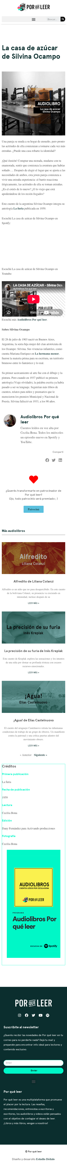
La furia (18, 208)
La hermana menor (47, 353)
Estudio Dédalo (45, 1159)
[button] (33, 19)
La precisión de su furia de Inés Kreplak (33, 651)
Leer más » (33, 603)
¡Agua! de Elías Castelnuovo (33, 720)
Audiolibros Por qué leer (32, 319)
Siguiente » (40, 755)
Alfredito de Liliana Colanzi (34, 581)
